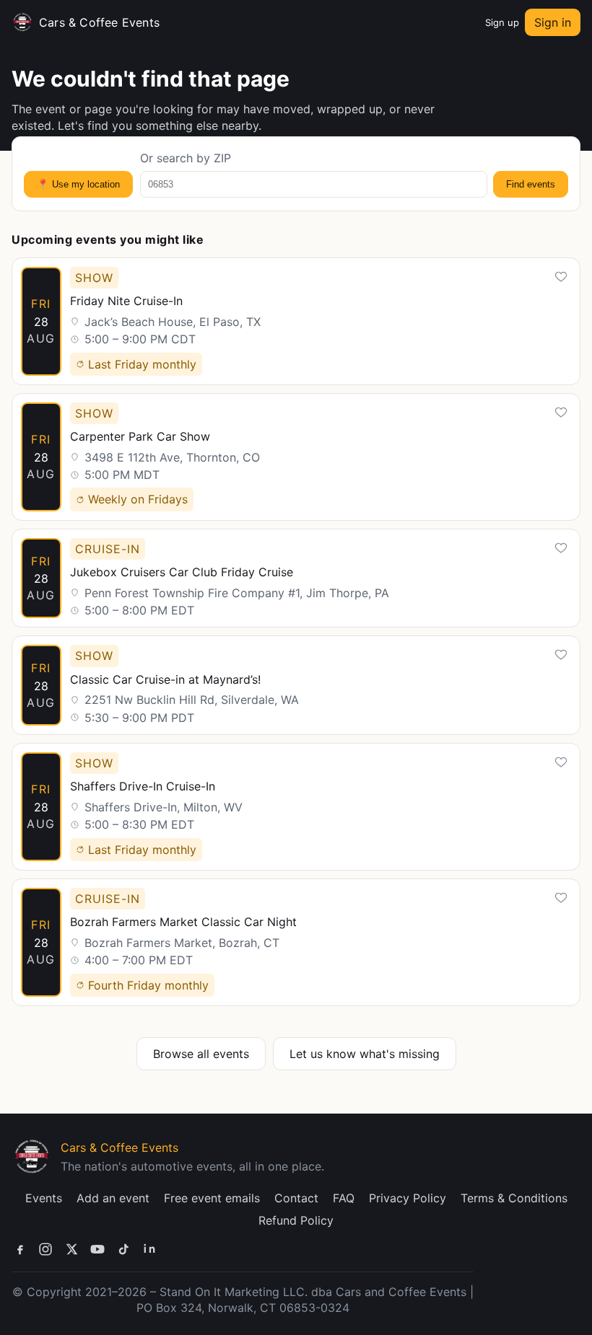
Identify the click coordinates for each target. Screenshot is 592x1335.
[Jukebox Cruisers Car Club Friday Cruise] (296, 578)
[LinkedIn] (149, 1249)
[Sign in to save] (561, 276)
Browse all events (201, 1054)
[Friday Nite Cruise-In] (296, 321)
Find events (530, 184)
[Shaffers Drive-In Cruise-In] (296, 807)
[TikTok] (123, 1249)
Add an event (113, 1198)
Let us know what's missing (365, 1054)
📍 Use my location (78, 184)
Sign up (502, 22)
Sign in (552, 22)
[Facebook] (19, 1249)
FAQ (343, 1198)
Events (43, 1198)
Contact (296, 1198)
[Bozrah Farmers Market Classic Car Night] (296, 942)
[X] (71, 1249)
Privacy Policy (407, 1198)
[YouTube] (97, 1249)
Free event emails (212, 1198)
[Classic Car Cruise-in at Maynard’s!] (296, 685)
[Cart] (472, 22)
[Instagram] (45, 1249)
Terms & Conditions (514, 1198)
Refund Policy (296, 1220)
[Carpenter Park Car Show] (296, 457)
